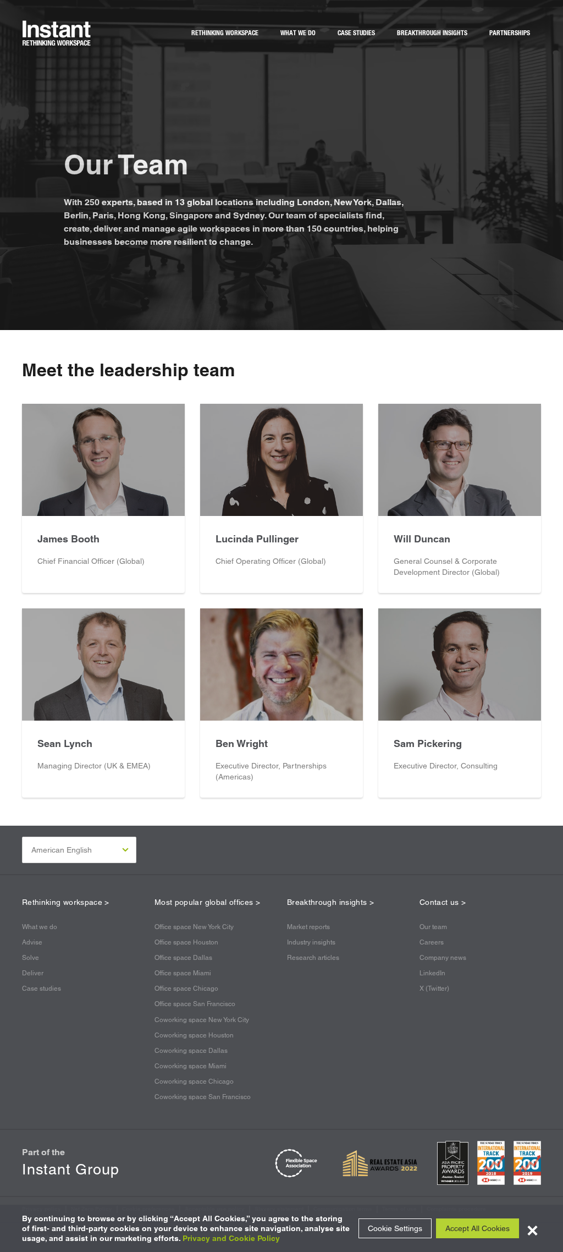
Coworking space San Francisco (202, 1097)
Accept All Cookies (477, 1228)
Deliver (32, 973)
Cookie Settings (395, 1228)
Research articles (313, 958)
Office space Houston (186, 942)
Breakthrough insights (432, 33)
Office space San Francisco (194, 1004)
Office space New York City (194, 927)
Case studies (356, 33)
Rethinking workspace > (65, 902)
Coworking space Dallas (191, 1051)
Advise (32, 942)
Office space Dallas (183, 958)
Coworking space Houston (194, 1035)
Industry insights (311, 942)
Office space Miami (182, 973)
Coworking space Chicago (194, 1081)
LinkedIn (432, 973)
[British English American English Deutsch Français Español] (79, 850)
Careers (432, 942)
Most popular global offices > (207, 902)
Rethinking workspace (224, 33)
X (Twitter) (434, 988)
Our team (433, 927)
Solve (30, 958)
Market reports (308, 927)
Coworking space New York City (201, 1020)
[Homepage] (57, 33)
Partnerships (509, 33)
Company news (443, 958)
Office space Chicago (186, 988)
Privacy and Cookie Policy (231, 1238)
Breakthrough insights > (330, 902)
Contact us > (443, 902)
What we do (298, 33)
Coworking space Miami (190, 1066)
